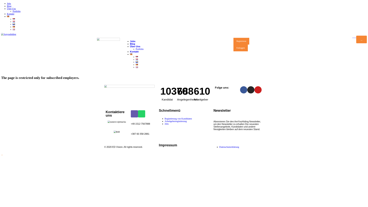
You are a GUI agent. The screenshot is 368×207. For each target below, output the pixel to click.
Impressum (168, 145)
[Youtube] (258, 89)
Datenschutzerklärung (229, 147)
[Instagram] (250, 89)
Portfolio (17, 11)
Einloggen (240, 48)
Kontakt (10, 14)
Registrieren (241, 41)
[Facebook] (243, 89)
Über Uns (11, 8)
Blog (9, 6)
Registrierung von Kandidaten (178, 118)
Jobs (9, 3)
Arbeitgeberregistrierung (176, 121)
